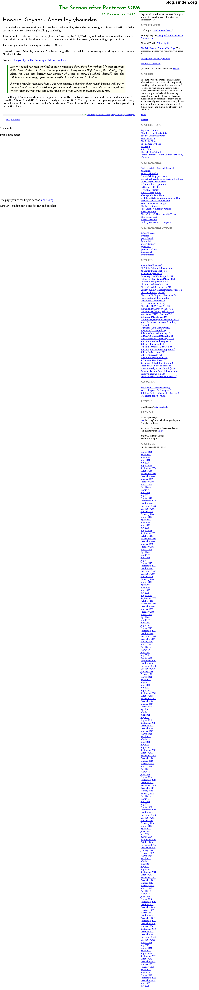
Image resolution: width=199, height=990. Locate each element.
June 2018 (145, 896)
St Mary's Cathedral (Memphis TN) (157, 336)
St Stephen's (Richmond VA (154, 357)
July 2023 (145, 945)
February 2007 (147, 546)
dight (160, 430)
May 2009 (145, 620)
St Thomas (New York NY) (153, 396)
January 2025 (147, 964)
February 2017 (147, 853)
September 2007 (148, 565)
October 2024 (147, 958)
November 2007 (148, 571)
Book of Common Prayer (153, 135)
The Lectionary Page (151, 144)
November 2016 (148, 845)
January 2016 (147, 820)
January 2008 (147, 576)
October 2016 (147, 842)
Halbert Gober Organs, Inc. (154, 184)
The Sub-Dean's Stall (151, 152)
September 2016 (148, 839)
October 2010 (147, 663)
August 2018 (146, 899)
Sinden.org (46, 200)
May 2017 (145, 861)
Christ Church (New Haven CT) (156, 287)
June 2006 (145, 525)
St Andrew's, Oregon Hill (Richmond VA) (160, 319)
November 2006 (148, 538)
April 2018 (146, 891)
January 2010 (147, 641)
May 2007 (145, 555)
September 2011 (148, 693)
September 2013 (148, 750)
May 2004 (145, 457)
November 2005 (148, 506)
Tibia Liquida (163, 43)
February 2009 (147, 612)
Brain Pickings (148, 138)
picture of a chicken (150, 63)
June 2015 (145, 801)
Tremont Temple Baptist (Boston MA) (159, 371)
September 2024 (148, 956)
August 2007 (146, 563)
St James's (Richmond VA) (153, 330)
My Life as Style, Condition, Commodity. (160, 198)
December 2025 (148, 980)
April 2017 (146, 858)
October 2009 (147, 633)
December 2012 (148, 728)
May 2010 (145, 649)
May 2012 (145, 712)
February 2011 (147, 674)
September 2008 (148, 598)
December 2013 (148, 758)
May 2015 (145, 799)
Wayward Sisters (149, 219)
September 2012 (148, 723)
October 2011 (147, 696)
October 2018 (147, 904)
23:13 (8, 120)
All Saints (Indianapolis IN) (154, 271)
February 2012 (147, 706)
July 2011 (145, 687)
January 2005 (147, 479)
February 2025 (147, 967)
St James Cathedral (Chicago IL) (156, 333)
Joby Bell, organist (150, 190)
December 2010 (148, 668)
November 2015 (148, 815)
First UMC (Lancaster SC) (153, 303)
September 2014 (148, 780)
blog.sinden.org (181, 2)
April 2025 (146, 969)
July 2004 (145, 462)
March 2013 (146, 734)
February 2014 (147, 763)
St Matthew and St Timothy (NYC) (157, 338)
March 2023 (146, 942)
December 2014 (148, 788)
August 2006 (146, 530)
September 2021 (148, 929)
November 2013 (148, 755)
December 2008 (148, 606)
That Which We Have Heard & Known (159, 214)
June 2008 (145, 590)
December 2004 (148, 476)
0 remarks (15, 120)
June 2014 (145, 774)
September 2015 (148, 809)
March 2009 (146, 614)
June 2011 (145, 685)
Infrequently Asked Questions (155, 58)
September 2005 (148, 500)
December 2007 (148, 574)
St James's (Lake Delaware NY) (155, 327)
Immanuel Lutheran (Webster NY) (157, 311)
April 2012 (146, 709)
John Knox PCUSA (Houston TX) (156, 314)
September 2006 (148, 533)
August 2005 (146, 498)
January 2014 (147, 761)
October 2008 (147, 601)
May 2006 (145, 522)
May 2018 (145, 893)
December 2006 (148, 541)
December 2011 (148, 701)
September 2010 (148, 660)
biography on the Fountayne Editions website (40, 60)
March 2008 (146, 582)
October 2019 (147, 915)
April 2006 (146, 519)
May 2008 (145, 587)
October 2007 (147, 568)
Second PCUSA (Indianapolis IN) (156, 365)
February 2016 (147, 823)
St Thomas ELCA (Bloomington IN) (157, 363)
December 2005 (148, 509)
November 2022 (148, 937)
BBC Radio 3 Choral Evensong (155, 387)
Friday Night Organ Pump (153, 181)
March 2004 (146, 452)
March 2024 (146, 948)
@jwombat (146, 241)
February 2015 (147, 793)
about (143, 114)
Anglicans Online (149, 130)
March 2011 (146, 677)
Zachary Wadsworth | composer (156, 222)
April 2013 (146, 736)
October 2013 (147, 752)
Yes (142, 420)
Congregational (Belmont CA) (155, 298)
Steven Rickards (148, 211)
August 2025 (146, 975)
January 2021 (147, 926)
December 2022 (148, 940)
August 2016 (146, 837)
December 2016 (148, 847)
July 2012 (145, 717)
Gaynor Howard (103, 115)
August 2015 (146, 807)
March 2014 (146, 766)
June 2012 (145, 715)
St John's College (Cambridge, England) (160, 393)
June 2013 (145, 742)
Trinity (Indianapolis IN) (153, 374)
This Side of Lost (149, 217)
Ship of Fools (147, 149)
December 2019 (148, 918)
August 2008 (146, 595)
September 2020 (148, 921)
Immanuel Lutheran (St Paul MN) (157, 309)
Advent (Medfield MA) (151, 265)
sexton (176, 68)
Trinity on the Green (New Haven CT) (159, 376)
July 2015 (145, 804)
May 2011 (145, 682)
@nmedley (146, 246)
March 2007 (146, 549)
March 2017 (146, 855)
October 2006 (147, 536)
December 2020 (148, 923)
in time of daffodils (150, 187)
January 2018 (147, 883)
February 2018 (147, 885)
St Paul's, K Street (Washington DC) (158, 349)
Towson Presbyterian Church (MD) (158, 368)
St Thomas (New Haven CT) (154, 360)
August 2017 (146, 869)
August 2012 (146, 720)
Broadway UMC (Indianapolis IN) (157, 276)
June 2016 (145, 831)
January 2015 (147, 790)
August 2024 (146, 953)
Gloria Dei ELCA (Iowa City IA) (155, 306)
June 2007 (145, 557)
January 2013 (147, 731)
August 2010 (146, 658)
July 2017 (145, 866)
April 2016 (146, 828)
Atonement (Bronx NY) (152, 273)
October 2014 (147, 782)
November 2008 (148, 603)
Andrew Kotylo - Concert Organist (157, 168)
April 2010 (146, 647)
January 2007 (147, 544)
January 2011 (147, 671)
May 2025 (145, 972)
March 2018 (146, 888)
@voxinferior (147, 254)
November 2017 (148, 877)
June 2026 (145, 983)
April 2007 (146, 552)
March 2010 (146, 644)
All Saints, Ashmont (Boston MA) (156, 268)
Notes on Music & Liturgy (153, 203)
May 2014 (145, 771)
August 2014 (146, 777)
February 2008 (147, 579)
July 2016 (145, 834)
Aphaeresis (146, 171)
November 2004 (148, 473)
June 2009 (145, 622)
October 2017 (147, 874)
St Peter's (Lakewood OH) (153, 352)
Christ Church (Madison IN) (154, 284)
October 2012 (147, 725)
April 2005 (146, 487)
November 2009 (148, 636)
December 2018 (148, 907)
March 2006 (146, 517)
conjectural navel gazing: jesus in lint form (162, 179)
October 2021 (147, 931)
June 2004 (145, 460)
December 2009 (148, 639)
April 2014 (146, 769)
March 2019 (146, 912)
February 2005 (147, 481)
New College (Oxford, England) (156, 390)
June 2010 (145, 652)
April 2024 (146, 950)
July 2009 (145, 625)
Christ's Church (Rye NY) (153, 292)
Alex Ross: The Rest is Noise (154, 133)
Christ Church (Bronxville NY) (155, 281)
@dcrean (145, 235)
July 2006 (145, 528)
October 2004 (147, 471)
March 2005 (146, 484)
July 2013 (145, 744)
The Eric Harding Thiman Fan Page (158, 48)
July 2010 (145, 655)
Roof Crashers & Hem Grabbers (156, 208)
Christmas (91, 115)
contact (144, 119)
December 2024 (148, 961)
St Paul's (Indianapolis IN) (153, 344)
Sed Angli (145, 146)
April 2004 (146, 454)
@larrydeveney (148, 244)
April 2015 (146, 796)
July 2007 (145, 560)
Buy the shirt (160, 407)
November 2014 (148, 785)
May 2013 (145, 739)
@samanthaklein (149, 249)
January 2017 (147, 850)
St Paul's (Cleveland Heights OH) (156, 341)
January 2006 (147, 511)
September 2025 (148, 977)
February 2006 (147, 514)
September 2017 (148, 872)
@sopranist (146, 252)
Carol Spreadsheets (162, 30)
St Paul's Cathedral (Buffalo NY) (156, 346)
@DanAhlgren (148, 233)
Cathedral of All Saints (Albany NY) (158, 279)
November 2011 (148, 698)
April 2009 (146, 617)
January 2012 (147, 704)
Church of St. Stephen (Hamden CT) (158, 295)
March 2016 (146, 826)
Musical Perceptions (151, 192)
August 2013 (146, 747)
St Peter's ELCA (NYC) (151, 355)
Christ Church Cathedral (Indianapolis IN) (161, 290)
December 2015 (148, 818)
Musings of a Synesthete (152, 195)
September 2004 (148, 468)
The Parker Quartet (150, 206)
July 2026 (145, 986)
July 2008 (145, 593)
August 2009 (146, 628)
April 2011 (146, 679)
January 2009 (147, 609)
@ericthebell (147, 238)
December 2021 (148, 934)
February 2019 (147, 910)
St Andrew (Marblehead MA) (154, 317)
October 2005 (147, 503)
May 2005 (145, 490)
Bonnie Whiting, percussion (154, 176)
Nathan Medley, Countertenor (155, 200)
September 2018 (148, 902)
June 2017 (145, 864)
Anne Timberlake (149, 173)
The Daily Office (148, 141)
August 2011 (146, 690)
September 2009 (148, 631)
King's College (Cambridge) (123, 115)
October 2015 (147, 812)
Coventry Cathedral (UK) (153, 300)
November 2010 (148, 666)
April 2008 (146, 584)
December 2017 (148, 880)
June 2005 (145, 492)
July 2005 (145, 495)
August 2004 (146, 465)
